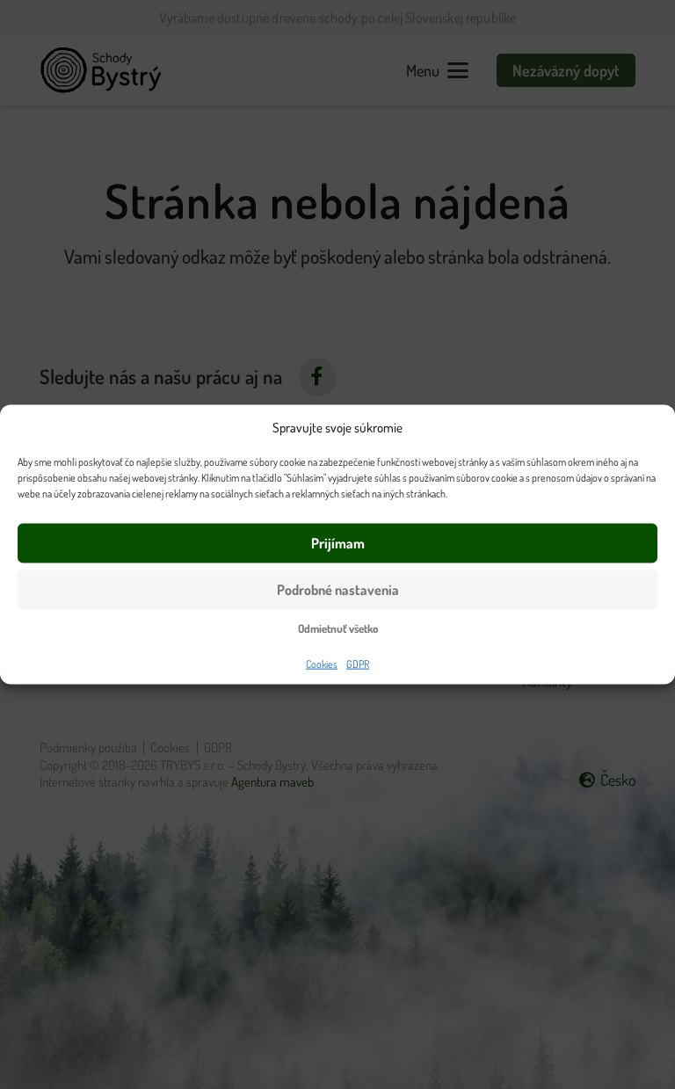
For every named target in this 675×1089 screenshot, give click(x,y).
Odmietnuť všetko (338, 628)
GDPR (357, 663)
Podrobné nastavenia (338, 590)
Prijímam (338, 543)
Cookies (322, 663)
